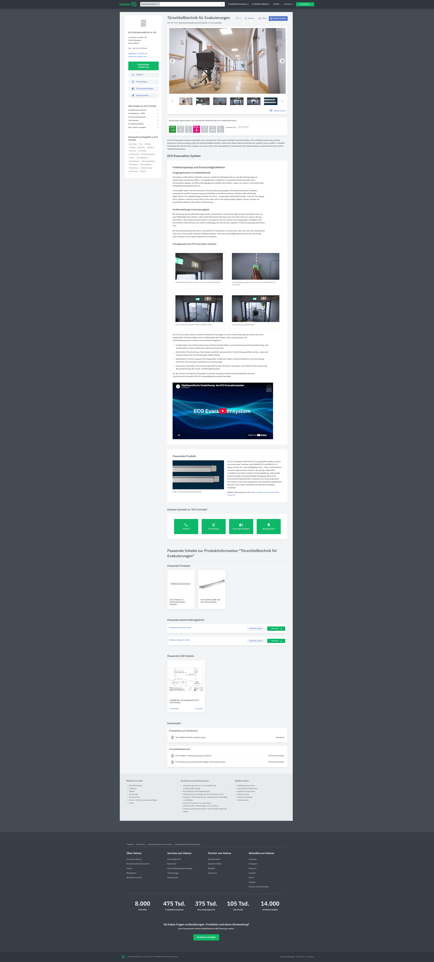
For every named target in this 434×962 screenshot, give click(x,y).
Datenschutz (301, 957)
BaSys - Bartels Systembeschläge (143, 800)
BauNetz (211, 868)
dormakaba (133, 794)
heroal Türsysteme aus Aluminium (197, 803)
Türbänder (143, 171)
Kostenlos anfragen (206, 937)
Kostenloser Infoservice (143, 65)
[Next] (282, 60)
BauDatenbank (214, 859)
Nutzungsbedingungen (287, 957)
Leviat (131, 803)
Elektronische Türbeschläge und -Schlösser (201, 806)
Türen (140, 144)
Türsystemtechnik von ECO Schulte (193, 23)
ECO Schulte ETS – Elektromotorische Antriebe (177, 602)
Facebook (253, 859)
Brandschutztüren (134, 154)
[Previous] (172, 60)
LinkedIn (252, 873)
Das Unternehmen (134, 859)
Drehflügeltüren (133, 164)
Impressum (310, 957)
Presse (129, 868)
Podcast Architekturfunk (259, 887)
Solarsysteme (243, 800)
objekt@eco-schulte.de (137, 54)
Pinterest (252, 868)
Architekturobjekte (260, 4)
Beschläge (147, 144)
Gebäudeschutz (133, 171)
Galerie (279, 18)
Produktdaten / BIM (136, 113)
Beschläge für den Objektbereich (196, 791)
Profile (276, 4)
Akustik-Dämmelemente (247, 789)
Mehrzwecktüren (133, 168)
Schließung (132, 147)
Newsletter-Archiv (134, 878)
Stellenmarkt (172, 878)
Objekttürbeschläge (146, 168)
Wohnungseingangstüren (148, 161)
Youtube (252, 882)
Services (287, 4)
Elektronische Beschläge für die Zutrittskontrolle (203, 794)
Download (274, 628)
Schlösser (131, 157)
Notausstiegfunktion (142, 157)
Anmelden (304, 4)
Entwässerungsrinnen (246, 791)
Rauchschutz (132, 150)
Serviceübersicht (174, 859)
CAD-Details (133, 121)
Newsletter (172, 864)
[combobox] (192, 4)
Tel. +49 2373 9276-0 (137, 48)
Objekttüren (150, 147)
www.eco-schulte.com (137, 56)
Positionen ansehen (256, 628)
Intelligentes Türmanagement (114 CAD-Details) (184, 701)
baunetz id (212, 873)
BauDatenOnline (215, 864)
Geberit (132, 791)
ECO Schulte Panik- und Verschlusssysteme (210, 601)
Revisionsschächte (245, 797)
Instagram (253, 864)
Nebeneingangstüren (146, 164)
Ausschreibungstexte (137, 117)
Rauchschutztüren (134, 161)
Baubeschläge (133, 144)
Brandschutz (141, 147)
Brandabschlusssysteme (148, 154)
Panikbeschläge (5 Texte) (179, 640)
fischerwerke (134, 797)
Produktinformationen (237, 4)
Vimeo (251, 878)
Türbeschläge (142, 150)
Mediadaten (131, 873)
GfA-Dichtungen (135, 786)
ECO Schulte (216, 23)
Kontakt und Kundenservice (138, 864)
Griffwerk (133, 789)
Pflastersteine (243, 794)
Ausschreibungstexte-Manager (180, 868)
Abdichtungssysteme (246, 786)
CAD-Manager (174, 708)
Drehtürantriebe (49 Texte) (180, 628)
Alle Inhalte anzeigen (137, 127)
